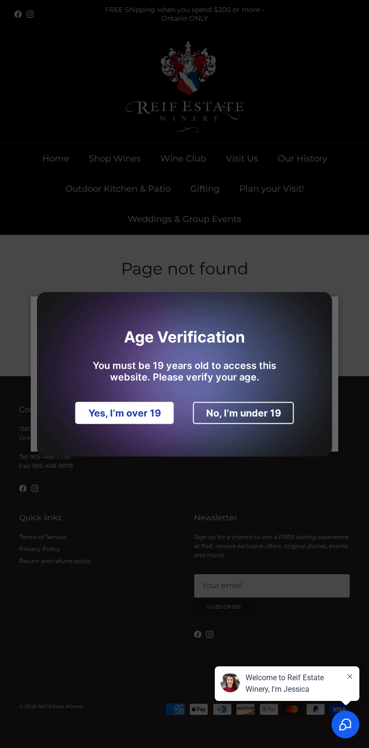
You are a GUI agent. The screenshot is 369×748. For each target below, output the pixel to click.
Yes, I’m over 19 (124, 412)
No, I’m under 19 (243, 412)
